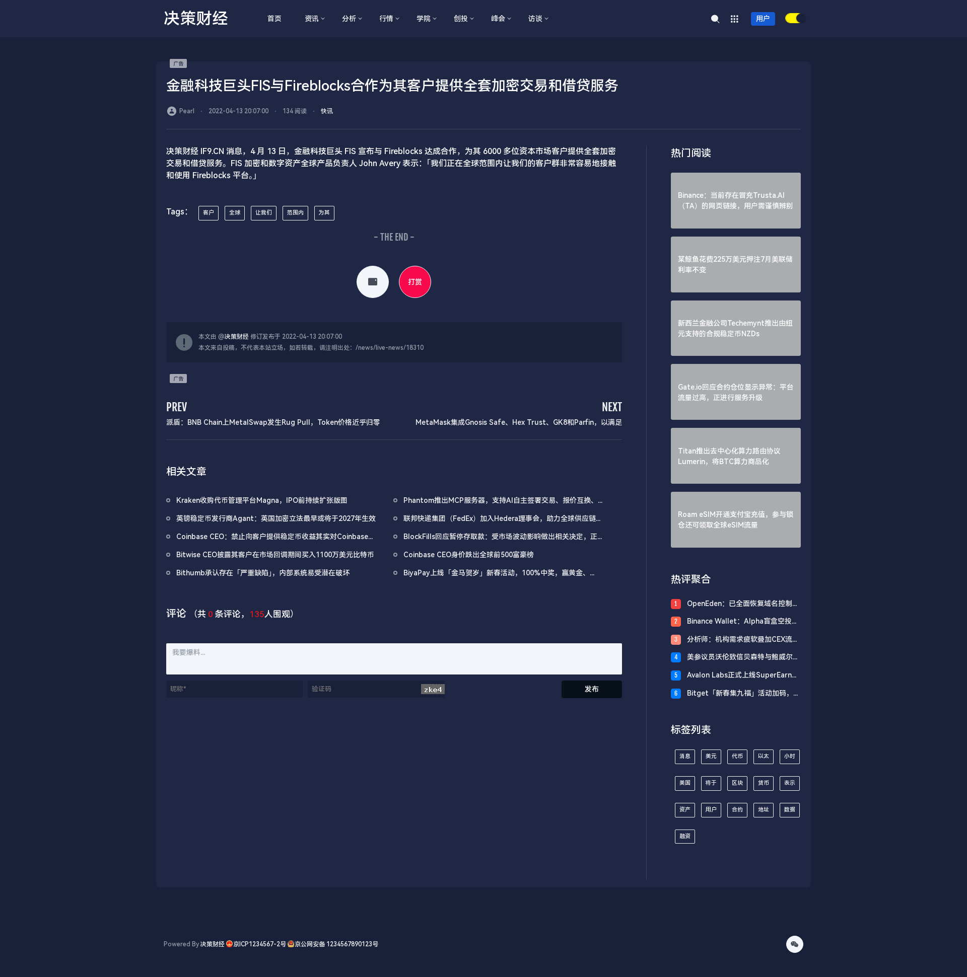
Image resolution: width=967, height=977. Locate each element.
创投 (461, 19)
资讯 (312, 19)
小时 (789, 756)
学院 (424, 19)
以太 (763, 756)
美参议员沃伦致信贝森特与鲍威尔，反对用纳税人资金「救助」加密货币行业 (743, 657)
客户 (208, 212)
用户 (763, 19)
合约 (737, 809)
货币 (763, 783)
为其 (324, 212)
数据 (789, 809)
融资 (684, 836)
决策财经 (237, 336)
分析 (349, 19)
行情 (386, 19)
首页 (274, 19)
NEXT (612, 407)
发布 (592, 689)
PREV (176, 407)
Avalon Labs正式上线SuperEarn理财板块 (743, 676)
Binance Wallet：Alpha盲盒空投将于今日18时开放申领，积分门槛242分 (743, 622)
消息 (684, 756)
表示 (789, 783)
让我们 (263, 212)
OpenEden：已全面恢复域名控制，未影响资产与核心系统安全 (743, 604)
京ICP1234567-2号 (259, 944)
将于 (711, 783)
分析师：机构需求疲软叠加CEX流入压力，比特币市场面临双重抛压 (743, 640)
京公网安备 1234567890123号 (336, 944)
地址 (763, 809)
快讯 (327, 111)
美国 (684, 783)
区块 (737, 783)
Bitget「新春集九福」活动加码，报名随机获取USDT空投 (743, 694)
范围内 (295, 212)
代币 (737, 756)
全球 (234, 212)
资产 (684, 809)
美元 (711, 756)
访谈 (535, 19)
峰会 (498, 19)
